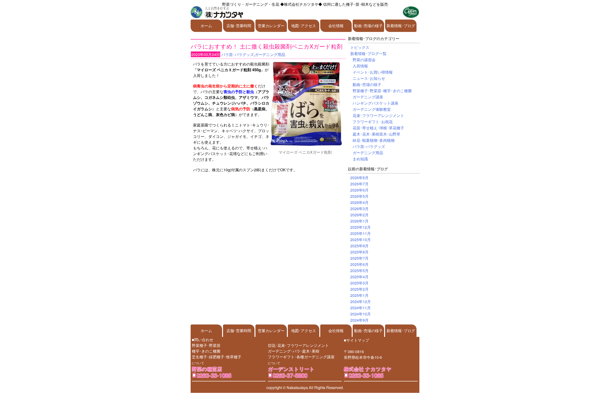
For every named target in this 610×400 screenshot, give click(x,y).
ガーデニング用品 (270, 54)
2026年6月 (359, 190)
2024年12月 (360, 301)
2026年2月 (359, 215)
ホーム (206, 25)
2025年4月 (359, 276)
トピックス (359, 47)
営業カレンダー (271, 25)
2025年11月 (360, 233)
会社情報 (336, 25)
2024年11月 (360, 307)
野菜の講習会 (364, 59)
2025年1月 (359, 295)
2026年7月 (359, 184)
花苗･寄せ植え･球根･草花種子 (378, 128)
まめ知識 (360, 159)
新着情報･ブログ (400, 25)
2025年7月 (359, 258)
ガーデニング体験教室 (372, 109)
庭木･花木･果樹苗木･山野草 (376, 134)
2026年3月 (359, 208)
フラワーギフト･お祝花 (373, 121)
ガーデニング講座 (368, 97)
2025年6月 (359, 264)
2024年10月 (360, 314)
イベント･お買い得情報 (373, 72)
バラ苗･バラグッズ (237, 54)
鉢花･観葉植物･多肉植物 (374, 140)
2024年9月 (359, 320)
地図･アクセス (303, 25)
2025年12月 (360, 227)
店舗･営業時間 (238, 25)
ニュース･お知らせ (369, 78)
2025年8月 (359, 252)
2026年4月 (359, 202)
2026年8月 (359, 177)
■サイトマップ (356, 340)
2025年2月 (359, 289)
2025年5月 (359, 270)
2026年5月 (359, 196)
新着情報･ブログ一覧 (368, 53)
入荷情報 (360, 66)
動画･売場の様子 (368, 25)
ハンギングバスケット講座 (375, 103)
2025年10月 (360, 239)
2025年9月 (359, 245)
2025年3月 (359, 283)
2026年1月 (359, 221)
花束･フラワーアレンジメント (378, 115)
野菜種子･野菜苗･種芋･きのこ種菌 (382, 90)
